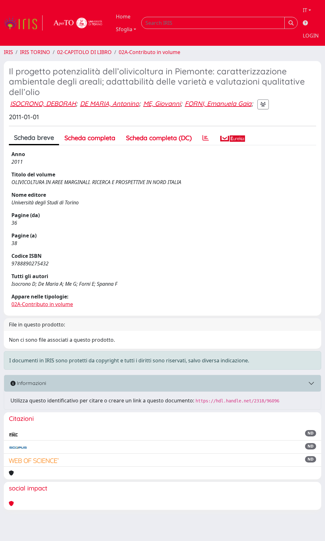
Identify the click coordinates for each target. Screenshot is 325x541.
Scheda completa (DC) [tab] (159, 138)
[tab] (205, 138)
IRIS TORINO (35, 52)
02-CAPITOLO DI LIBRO (84, 52)
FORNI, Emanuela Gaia (218, 103)
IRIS (8, 52)
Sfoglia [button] (124, 29)
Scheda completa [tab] (89, 138)
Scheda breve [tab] (34, 137)
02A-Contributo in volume (149, 52)
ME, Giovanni (162, 103)
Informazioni (31, 383)
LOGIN (311, 35)
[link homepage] (23, 23)
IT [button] (305, 10)
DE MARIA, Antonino (109, 103)
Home (123, 16)
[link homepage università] (78, 23)
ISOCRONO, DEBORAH (43, 103)
